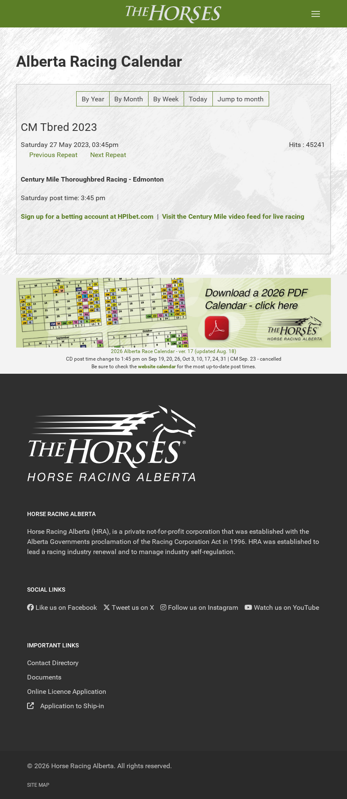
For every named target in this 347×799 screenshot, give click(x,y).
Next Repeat (108, 155)
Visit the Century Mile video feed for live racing (233, 216)
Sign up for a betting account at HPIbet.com (87, 216)
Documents (44, 677)
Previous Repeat (53, 155)
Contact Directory (53, 663)
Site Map (38, 785)
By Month (128, 99)
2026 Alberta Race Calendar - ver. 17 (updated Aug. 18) (173, 351)
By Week (166, 99)
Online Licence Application (66, 692)
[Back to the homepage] (173, 13)
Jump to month (241, 99)
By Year (93, 99)
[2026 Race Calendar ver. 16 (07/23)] (173, 312)
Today (198, 99)
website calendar (157, 367)
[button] (315, 13)
